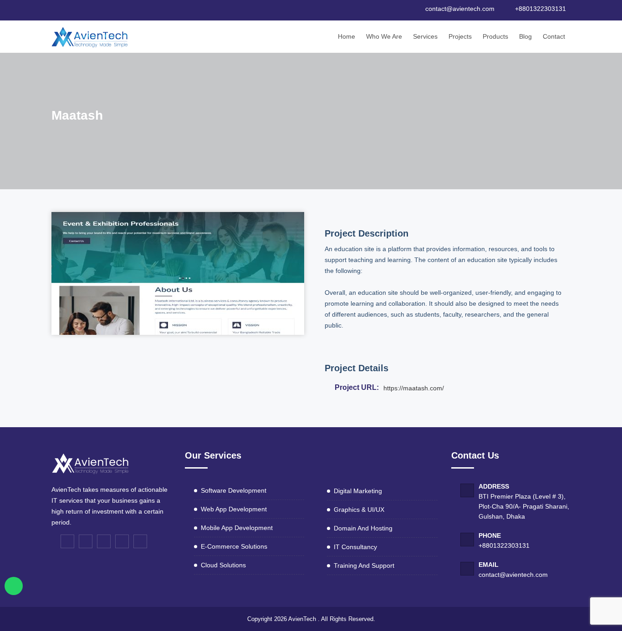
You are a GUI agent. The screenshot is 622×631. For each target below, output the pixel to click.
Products (495, 36)
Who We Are (384, 36)
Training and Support (364, 565)
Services (425, 36)
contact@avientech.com (513, 574)
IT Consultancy (355, 546)
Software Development (233, 490)
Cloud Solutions (223, 565)
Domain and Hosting (363, 528)
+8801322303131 (504, 545)
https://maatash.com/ (413, 388)
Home (346, 36)
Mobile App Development (237, 527)
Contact (554, 36)
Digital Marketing (358, 491)
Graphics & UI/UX (359, 509)
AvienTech (302, 619)
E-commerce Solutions (234, 546)
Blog (525, 36)
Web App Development (234, 509)
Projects (460, 36)
